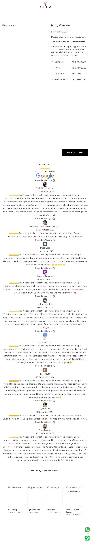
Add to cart (75, 152)
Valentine (51, 510)
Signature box (34, 510)
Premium (59, 73)
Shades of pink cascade (72, 511)
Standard (59, 62)
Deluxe (58, 68)
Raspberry (12, 510)
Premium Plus (61, 79)
